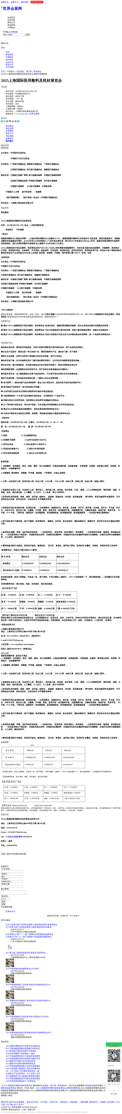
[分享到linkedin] (7, 121)
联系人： (5, 874)
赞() (4, 118)
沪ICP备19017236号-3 (15, 1105)
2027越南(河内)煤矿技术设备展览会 (21, 1061)
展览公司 (9, 65)
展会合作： (111, 1066)
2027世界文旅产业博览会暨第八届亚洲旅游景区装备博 (28, 927)
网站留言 (93, 1102)
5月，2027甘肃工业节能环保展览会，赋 (22, 1071)
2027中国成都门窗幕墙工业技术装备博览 (23, 1069)
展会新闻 (9, 55)
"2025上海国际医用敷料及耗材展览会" (17, 1085)
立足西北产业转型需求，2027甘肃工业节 (23, 1074)
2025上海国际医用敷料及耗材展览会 (51, 1088)
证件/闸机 (10, 67)
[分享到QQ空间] (16, 121)
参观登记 (9, 138)
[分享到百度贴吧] (5, 121)
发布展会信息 (37, 2)
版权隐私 (74, 1102)
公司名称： (6, 869)
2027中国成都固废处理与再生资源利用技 (23, 1079)
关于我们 (44, 1102)
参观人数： (6, 884)
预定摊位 (9, 141)
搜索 (27, 35)
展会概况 (9, 126)
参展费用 (9, 131)
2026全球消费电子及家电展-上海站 (20, 1054)
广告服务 (102, 1102)
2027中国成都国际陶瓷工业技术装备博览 (23, 1066)
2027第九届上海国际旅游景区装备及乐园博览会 (26, 953)
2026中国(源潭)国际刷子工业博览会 (21, 1081)
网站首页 (5, 1102)
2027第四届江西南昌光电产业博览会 (21, 1051)
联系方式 (9, 133)
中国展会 (9, 57)
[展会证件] (10, 911)
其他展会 (37, 71)
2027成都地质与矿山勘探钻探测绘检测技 (23, 1076)
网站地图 (24, 2)
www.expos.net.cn (22, 114)
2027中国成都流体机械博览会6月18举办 (22, 969)
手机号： (5, 879)
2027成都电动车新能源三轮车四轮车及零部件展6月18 (28, 1001)
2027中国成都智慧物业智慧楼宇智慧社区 (23, 1048)
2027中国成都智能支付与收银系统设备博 (23, 1056)
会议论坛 (9, 62)
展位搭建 (9, 136)
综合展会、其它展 (24, 71)
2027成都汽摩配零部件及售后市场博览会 (23, 1046)
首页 (8, 52)
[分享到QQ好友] (10, 121)
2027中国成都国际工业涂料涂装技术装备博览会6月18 (28, 985)
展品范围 (9, 128)
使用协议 (64, 1102)
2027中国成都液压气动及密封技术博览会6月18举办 (27, 1017)
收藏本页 (5, 2)
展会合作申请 (32, 1102)
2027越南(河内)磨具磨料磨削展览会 (21, 1064)
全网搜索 (14, 32)
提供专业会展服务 (16, 1102)
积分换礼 (111, 1102)
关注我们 (114, 1046)
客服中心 (14, 2)
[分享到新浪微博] (13, 121)
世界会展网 (34, 114)
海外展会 (9, 60)
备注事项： (5, 889)
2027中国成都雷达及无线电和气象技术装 (23, 1059)
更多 (3, 48)
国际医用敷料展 (73, 1088)
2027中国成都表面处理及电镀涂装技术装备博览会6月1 (28, 1033)
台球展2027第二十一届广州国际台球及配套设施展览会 (28, 937)
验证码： (5, 896)
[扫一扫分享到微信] (2, 121)
